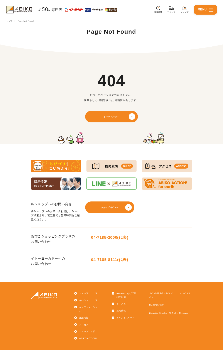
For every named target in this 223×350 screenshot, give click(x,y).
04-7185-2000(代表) (109, 237)
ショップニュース (88, 293)
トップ (9, 21)
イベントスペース (126, 317)
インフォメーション (88, 309)
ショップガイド (87, 331)
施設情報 (83, 317)
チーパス (121, 304)
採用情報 (121, 310)
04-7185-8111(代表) (109, 259)
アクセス (83, 324)
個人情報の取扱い (157, 305)
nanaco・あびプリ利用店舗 (126, 295)
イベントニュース (88, 300)
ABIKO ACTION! (88, 338)
